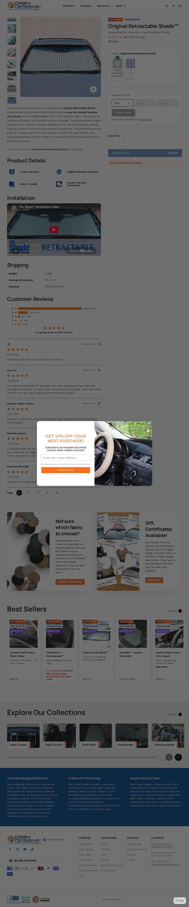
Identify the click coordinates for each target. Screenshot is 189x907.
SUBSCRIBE (65, 470)
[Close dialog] (149, 424)
